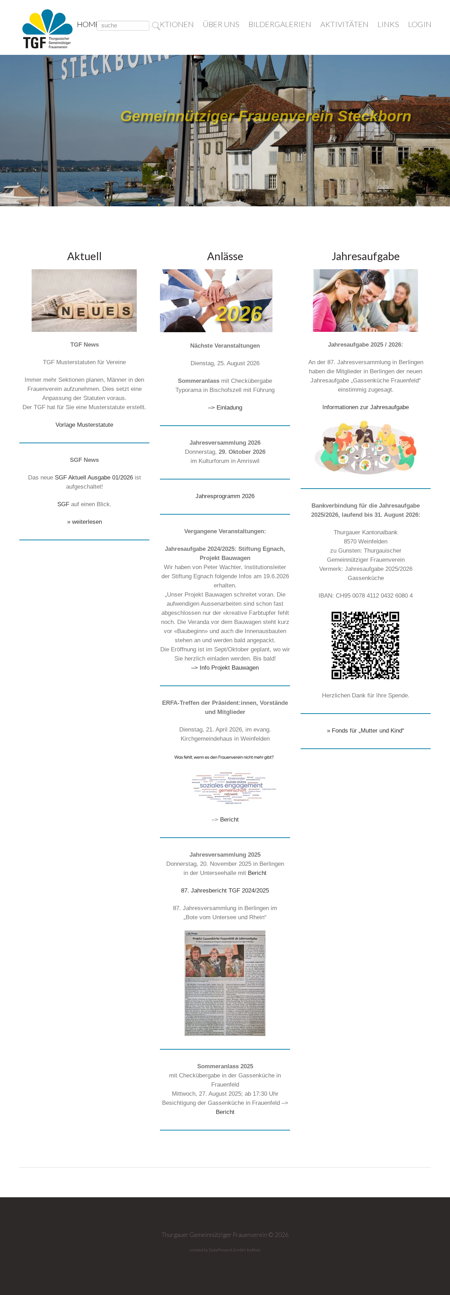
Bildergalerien (280, 24)
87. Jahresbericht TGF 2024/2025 (225, 890)
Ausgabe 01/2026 (110, 477)
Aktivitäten (344, 24)
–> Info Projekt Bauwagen (225, 667)
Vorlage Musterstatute (84, 424)
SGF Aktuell (70, 477)
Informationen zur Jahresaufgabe (365, 407)
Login (419, 24)
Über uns (221, 24)
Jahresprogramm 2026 (225, 496)
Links (388, 24)
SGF (63, 504)
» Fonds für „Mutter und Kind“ (365, 730)
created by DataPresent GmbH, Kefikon (225, 1249)
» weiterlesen (84, 521)
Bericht (229, 819)
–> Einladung (225, 407)
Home (88, 24)
